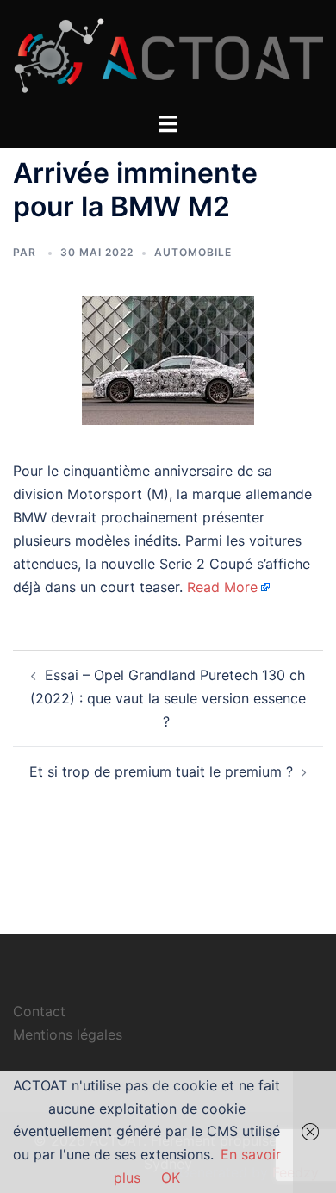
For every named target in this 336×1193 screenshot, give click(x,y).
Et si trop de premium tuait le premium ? (161, 771)
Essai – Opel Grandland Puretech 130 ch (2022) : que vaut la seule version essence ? (168, 698)
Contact (39, 1011)
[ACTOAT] (168, 54)
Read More (222, 587)
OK (170, 1177)
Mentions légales (67, 1034)
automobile (193, 252)
